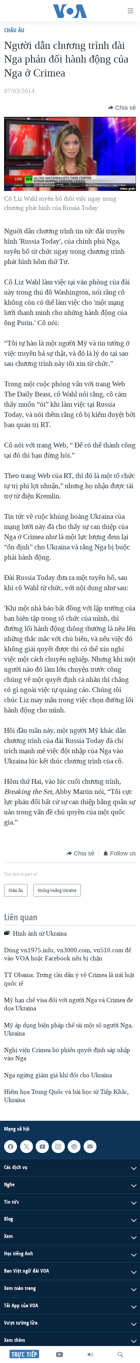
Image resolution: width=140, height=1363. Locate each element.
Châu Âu (14, 30)
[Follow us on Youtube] (42, 1146)
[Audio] (90, 1354)
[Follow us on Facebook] (10, 1146)
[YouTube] (59, 1354)
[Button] (122, 108)
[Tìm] (120, 1354)
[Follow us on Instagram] (58, 1146)
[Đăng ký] (90, 1146)
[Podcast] (74, 1146)
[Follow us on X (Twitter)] (26, 1146)
